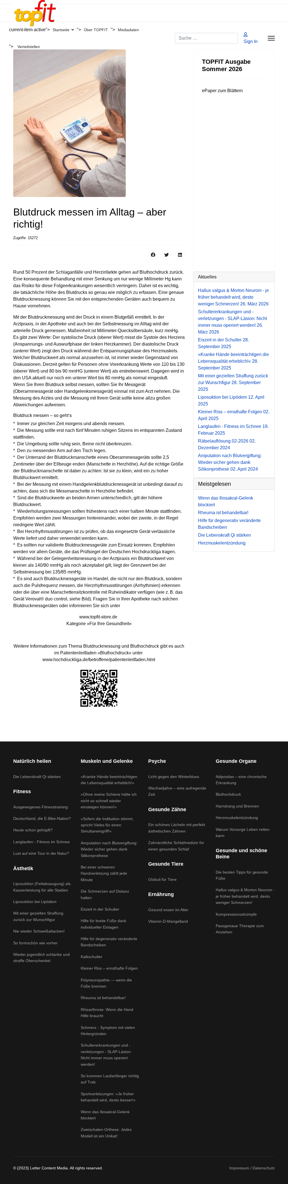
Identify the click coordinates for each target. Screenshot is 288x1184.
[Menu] (271, 38)
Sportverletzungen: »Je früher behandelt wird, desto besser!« (108, 1097)
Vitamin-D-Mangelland (168, 921)
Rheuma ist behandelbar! (103, 997)
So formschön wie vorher (35, 943)
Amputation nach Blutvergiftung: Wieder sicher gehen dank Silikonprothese (230, 462)
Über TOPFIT (96, 30)
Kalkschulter (91, 956)
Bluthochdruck (228, 794)
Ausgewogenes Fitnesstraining (40, 807)
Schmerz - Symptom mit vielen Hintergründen (108, 1030)
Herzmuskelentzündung (237, 817)
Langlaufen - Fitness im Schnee (41, 842)
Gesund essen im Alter (168, 910)
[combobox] (206, 38)
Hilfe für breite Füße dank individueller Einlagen (103, 923)
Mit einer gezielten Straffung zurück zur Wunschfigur (233, 382)
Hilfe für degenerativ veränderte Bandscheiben (109, 941)
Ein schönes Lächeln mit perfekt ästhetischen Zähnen (176, 827)
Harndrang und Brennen (237, 806)
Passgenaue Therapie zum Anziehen (240, 929)
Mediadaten (128, 30)
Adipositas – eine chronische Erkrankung (241, 779)
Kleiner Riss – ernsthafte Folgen (109, 968)
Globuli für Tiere (162, 879)
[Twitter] (166, 255)
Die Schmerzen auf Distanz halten (105, 894)
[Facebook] (153, 255)
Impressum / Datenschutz (252, 1168)
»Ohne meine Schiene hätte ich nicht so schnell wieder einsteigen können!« (109, 800)
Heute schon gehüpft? (33, 830)
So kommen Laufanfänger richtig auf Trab (110, 1079)
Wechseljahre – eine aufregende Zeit (177, 791)
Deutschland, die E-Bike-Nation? (42, 818)
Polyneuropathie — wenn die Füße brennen (106, 983)
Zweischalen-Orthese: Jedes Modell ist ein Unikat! (106, 1132)
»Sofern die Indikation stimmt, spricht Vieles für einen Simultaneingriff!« (107, 825)
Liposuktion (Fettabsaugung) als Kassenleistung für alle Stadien (42, 886)
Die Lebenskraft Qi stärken (37, 776)
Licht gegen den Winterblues (173, 776)
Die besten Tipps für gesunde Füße (242, 875)
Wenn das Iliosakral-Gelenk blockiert (105, 1115)
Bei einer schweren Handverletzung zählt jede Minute (104, 873)
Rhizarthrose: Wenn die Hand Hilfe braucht (107, 1012)
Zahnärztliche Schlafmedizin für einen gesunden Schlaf (176, 845)
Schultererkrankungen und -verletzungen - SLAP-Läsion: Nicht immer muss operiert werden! (106, 1054)
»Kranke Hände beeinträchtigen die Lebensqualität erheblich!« (233, 361)
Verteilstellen (28, 46)
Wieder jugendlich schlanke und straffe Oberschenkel (41, 957)
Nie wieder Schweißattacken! (39, 931)
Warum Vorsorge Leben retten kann (242, 832)
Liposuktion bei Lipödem (35, 901)
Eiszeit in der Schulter (100, 909)
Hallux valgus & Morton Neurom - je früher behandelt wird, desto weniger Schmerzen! (233, 297)
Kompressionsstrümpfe (236, 914)
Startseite (61, 30)
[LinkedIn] (180, 255)
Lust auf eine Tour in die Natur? (41, 853)
